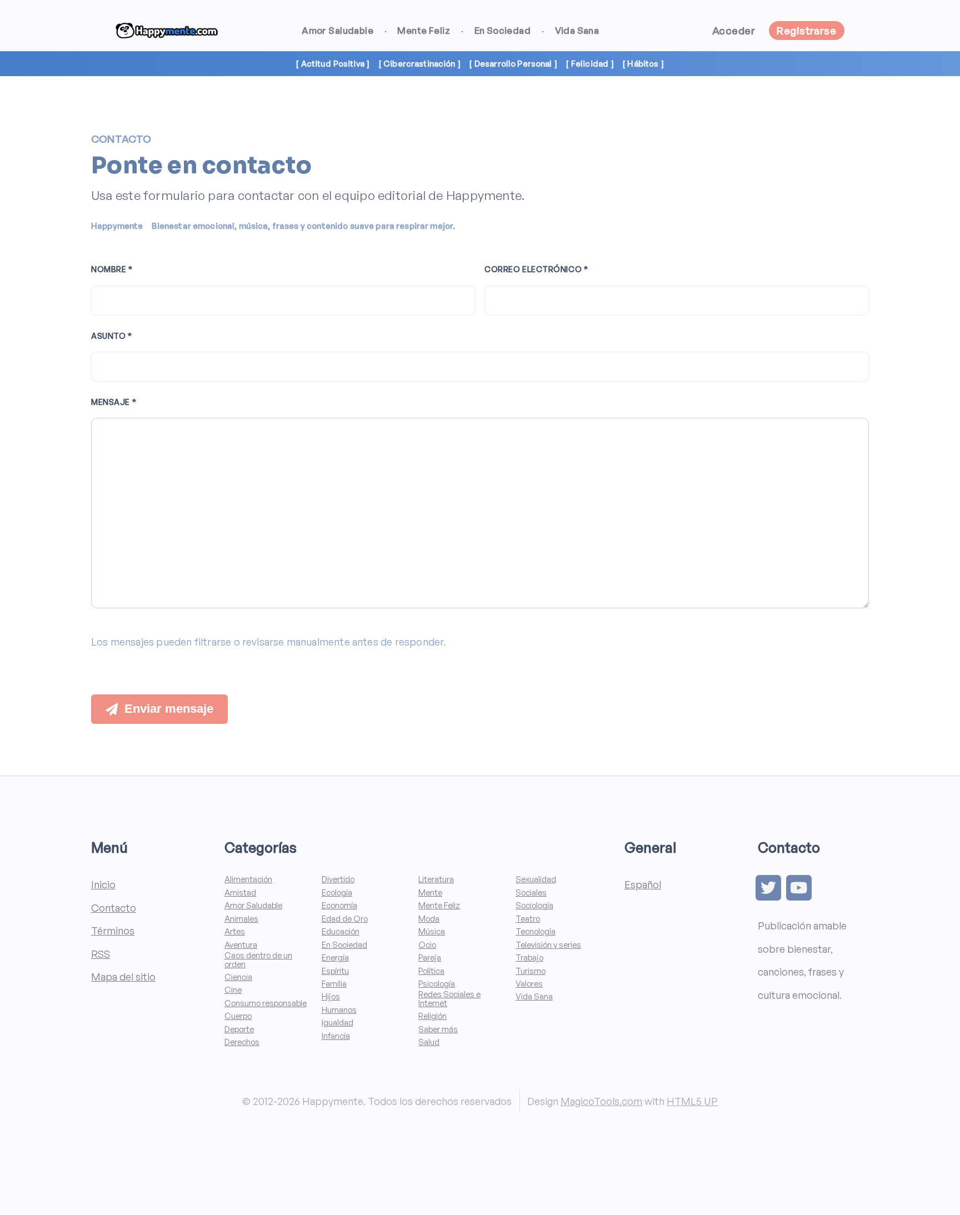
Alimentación (248, 879)
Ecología (337, 892)
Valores (529, 983)
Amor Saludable (337, 30)
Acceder (733, 30)
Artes (234, 931)
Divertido (338, 879)
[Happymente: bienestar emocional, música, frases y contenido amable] (167, 31)
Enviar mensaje (168, 709)
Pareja (429, 957)
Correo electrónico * (536, 269)
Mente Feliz (423, 30)
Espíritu (335, 971)
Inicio (103, 884)
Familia (334, 983)
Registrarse (806, 30)
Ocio (427, 945)
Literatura (436, 879)
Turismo (531, 971)
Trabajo (529, 957)
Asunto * (111, 336)
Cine (233, 990)
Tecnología (536, 931)
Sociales (531, 892)
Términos (112, 930)
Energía (335, 957)
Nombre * (112, 269)
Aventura (240, 945)
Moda (428, 918)
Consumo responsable (265, 1003)
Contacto (113, 907)
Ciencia (238, 977)
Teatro (528, 918)
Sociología (534, 905)
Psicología (436, 983)
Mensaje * (113, 402)
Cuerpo (238, 1016)
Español (642, 884)
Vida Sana (577, 30)
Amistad (240, 892)
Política (431, 971)
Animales (241, 918)
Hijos (331, 996)
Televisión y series (548, 945)
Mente (430, 892)
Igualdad (337, 1022)
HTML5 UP (692, 1100)
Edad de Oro (345, 918)
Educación (340, 931)
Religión (432, 1016)
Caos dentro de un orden (258, 959)
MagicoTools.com (601, 1100)
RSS (100, 953)
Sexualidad (536, 879)
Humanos (339, 1010)
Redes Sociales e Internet (449, 998)
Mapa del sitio (123, 976)
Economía (339, 905)
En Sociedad (502, 30)
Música (431, 931)
